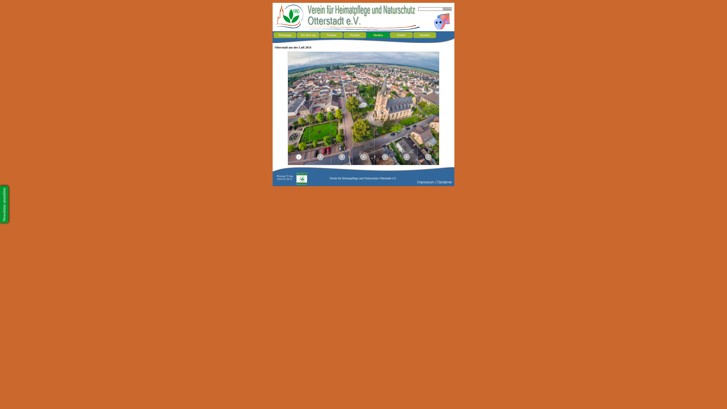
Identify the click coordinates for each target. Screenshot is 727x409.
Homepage (285, 35)
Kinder (401, 35)
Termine (331, 35)
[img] (299, 108)
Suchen (447, 9)
